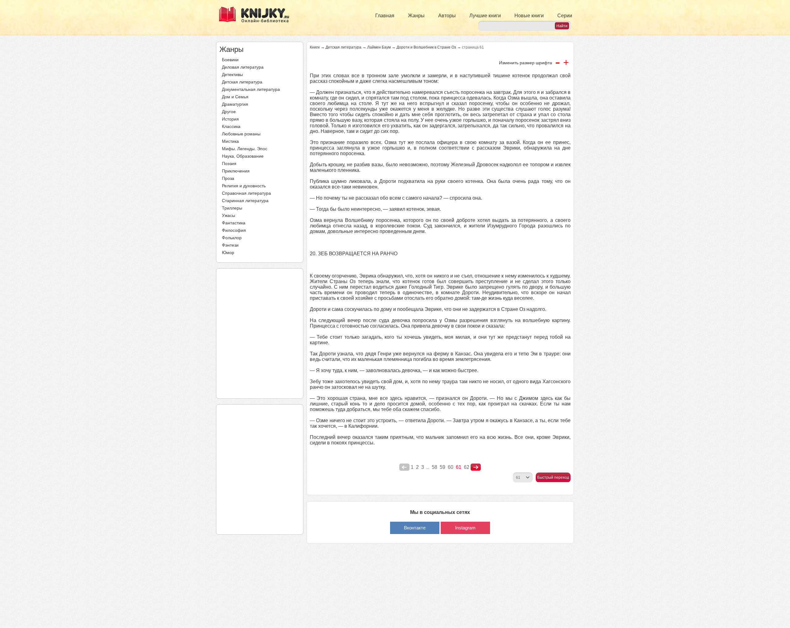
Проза (228, 178)
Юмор (228, 252)
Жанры (416, 15)
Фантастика (233, 222)
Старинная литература (245, 200)
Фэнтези (230, 245)
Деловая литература (243, 67)
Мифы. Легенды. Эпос (244, 148)
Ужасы (228, 215)
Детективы (232, 74)
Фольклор (232, 237)
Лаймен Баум (379, 47)
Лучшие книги (485, 15)
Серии (564, 15)
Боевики (230, 59)
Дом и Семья (235, 96)
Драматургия (235, 104)
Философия (234, 230)
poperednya (404, 467)
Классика (231, 126)
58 (434, 467)
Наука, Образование (243, 156)
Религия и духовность (244, 185)
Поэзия (229, 163)
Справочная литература (246, 193)
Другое (229, 111)
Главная (384, 15)
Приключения (236, 170)
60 (450, 467)
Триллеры (232, 208)
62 (466, 467)
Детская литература (242, 81)
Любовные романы (241, 133)
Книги (315, 47)
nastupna (476, 467)
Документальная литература (251, 89)
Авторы (447, 15)
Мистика (230, 141)
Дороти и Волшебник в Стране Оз (426, 47)
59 (442, 467)
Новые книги (529, 15)
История (230, 119)
